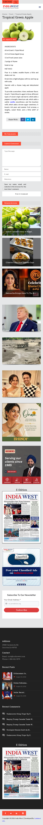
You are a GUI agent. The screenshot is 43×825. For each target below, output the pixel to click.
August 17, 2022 (10, 39)
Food (11, 14)
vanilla (12, 102)
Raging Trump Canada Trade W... (20, 719)
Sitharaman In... (20, 673)
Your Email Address (12, 600)
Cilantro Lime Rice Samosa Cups (20, 262)
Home (4, 14)
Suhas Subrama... (20, 683)
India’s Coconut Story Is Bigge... (19, 231)
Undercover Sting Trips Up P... (19, 714)
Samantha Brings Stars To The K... (21, 293)
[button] (21, 318)
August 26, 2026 (21, 677)
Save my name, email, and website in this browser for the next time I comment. (15, 186)
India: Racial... (19, 692)
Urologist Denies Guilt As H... (18, 730)
